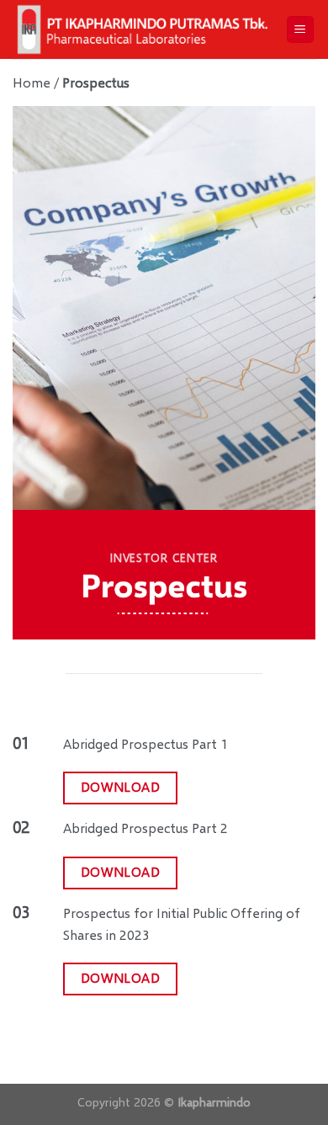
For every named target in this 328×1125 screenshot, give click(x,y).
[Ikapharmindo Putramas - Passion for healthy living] (142, 29)
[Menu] (301, 30)
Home (31, 82)
